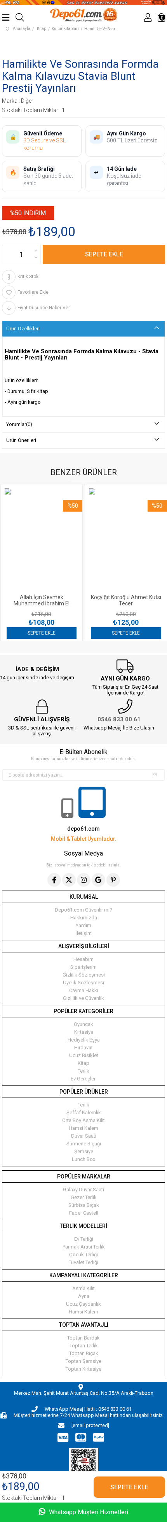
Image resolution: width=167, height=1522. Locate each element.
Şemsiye (83, 1151)
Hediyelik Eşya (84, 1040)
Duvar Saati (83, 1136)
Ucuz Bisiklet (83, 1055)
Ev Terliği (83, 1239)
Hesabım (83, 959)
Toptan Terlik (84, 1345)
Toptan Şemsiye (83, 1361)
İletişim (83, 933)
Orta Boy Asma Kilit (83, 1120)
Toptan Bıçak (83, 1353)
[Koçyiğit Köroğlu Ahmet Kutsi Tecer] (64, 539)
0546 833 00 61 (119, 719)
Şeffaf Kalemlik (83, 1112)
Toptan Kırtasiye (83, 1369)
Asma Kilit (83, 1288)
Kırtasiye (83, 1032)
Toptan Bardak (83, 1338)
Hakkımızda (83, 918)
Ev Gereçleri (84, 1079)
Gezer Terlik (84, 1197)
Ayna (83, 1296)
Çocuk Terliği (83, 1254)
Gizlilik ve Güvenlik (83, 998)
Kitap (83, 1063)
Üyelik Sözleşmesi (83, 982)
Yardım (83, 925)
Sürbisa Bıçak (83, 1205)
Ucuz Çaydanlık (83, 1304)
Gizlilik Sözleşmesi (84, 975)
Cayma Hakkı (83, 990)
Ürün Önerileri (21, 440)
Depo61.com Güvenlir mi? (83, 910)
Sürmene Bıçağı (83, 1144)
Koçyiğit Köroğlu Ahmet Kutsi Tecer (64, 600)
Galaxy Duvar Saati (83, 1189)
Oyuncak (83, 1024)
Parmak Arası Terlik (84, 1247)
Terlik (83, 1071)
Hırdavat (83, 1047)
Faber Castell (83, 1213)
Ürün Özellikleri (23, 328)
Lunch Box (83, 1159)
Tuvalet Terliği (83, 1262)
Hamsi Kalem (83, 1128)
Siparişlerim (83, 967)
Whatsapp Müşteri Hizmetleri (87, 1512)
